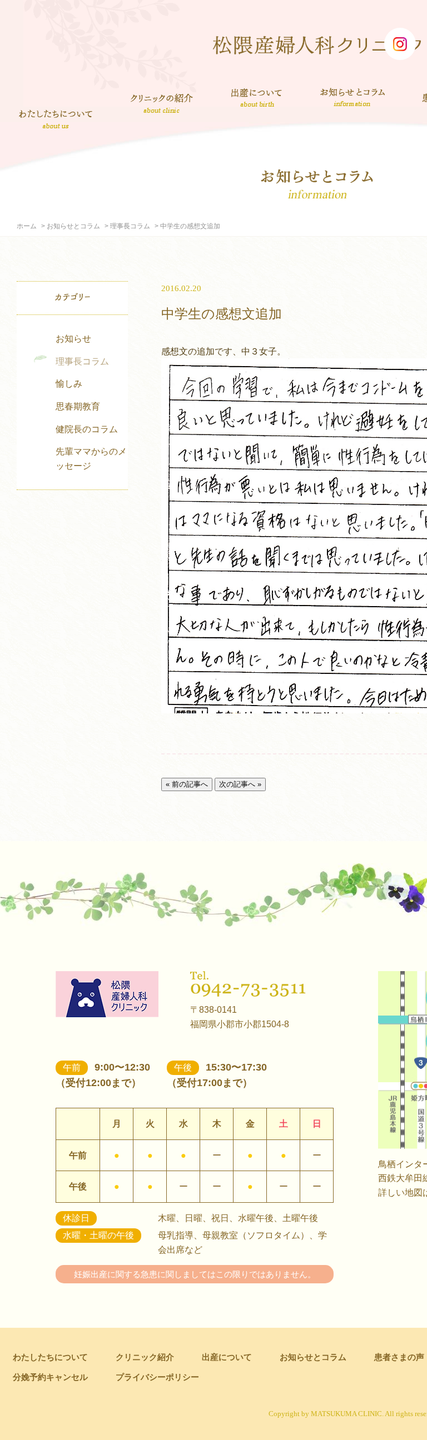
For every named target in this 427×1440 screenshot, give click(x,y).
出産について (256, 97)
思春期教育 (78, 406)
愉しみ (69, 383)
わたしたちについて (55, 119)
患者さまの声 (399, 1357)
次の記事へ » (240, 784)
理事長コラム (130, 226)
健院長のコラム (87, 429)
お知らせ (73, 338)
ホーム (27, 226)
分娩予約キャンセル (50, 1377)
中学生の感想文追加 (221, 313)
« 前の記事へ (187, 784)
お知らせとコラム (352, 97)
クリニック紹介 (161, 104)
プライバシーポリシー (157, 1377)
